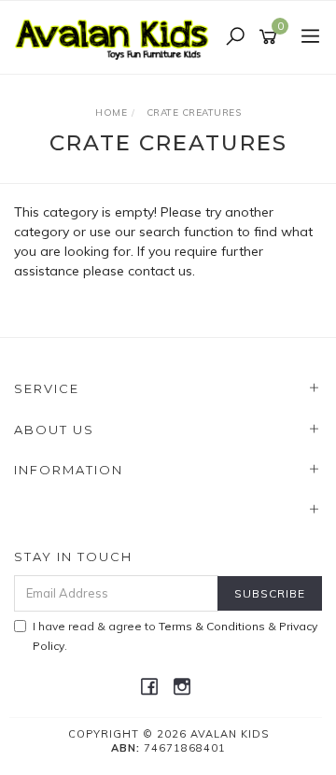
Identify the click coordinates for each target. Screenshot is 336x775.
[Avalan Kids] (116, 36)
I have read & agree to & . (175, 636)
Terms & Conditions (212, 626)
